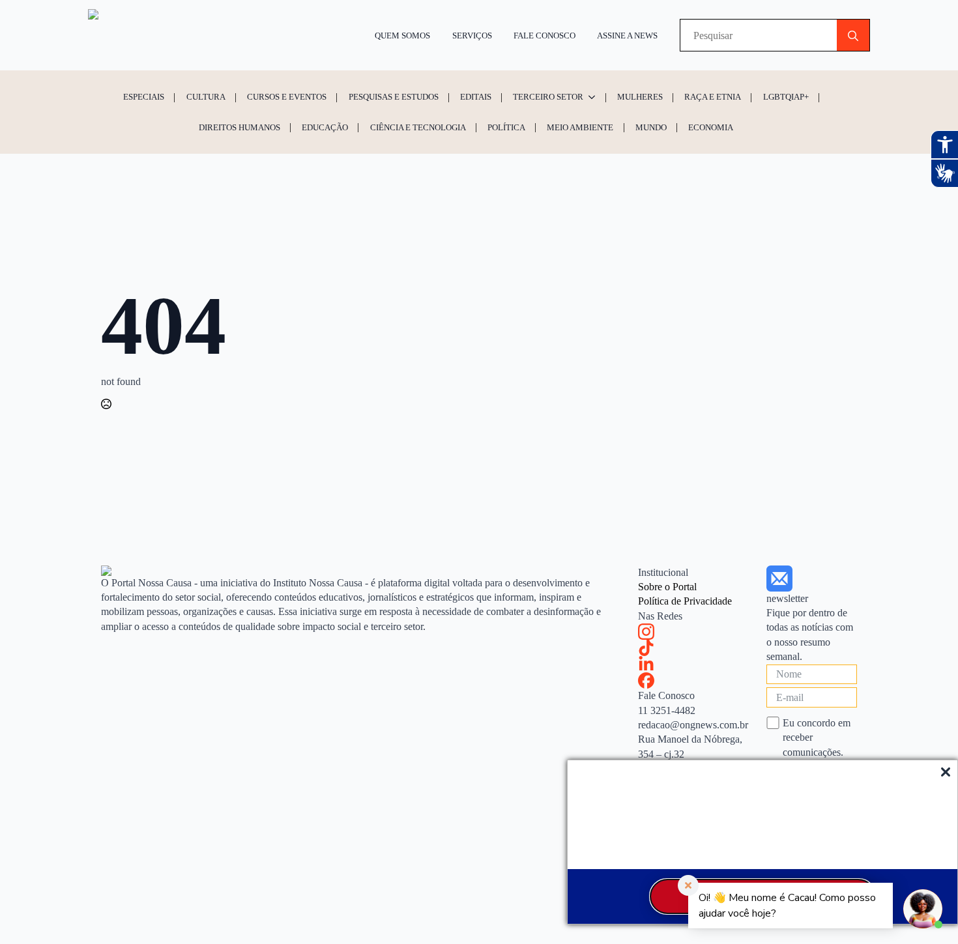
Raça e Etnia (712, 97)
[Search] (853, 36)
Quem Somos (402, 35)
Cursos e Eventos (287, 97)
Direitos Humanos (239, 127)
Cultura (205, 97)
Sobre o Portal (667, 586)
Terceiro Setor (548, 97)
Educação (325, 127)
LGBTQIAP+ (786, 97)
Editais (475, 97)
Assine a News (627, 35)
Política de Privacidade (685, 601)
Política (506, 127)
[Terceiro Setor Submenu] (593, 96)
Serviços (472, 35)
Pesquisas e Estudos (394, 97)
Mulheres (640, 97)
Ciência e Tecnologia (418, 127)
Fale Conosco (544, 35)
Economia (710, 127)
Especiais (143, 97)
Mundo (651, 127)
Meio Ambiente (580, 127)
